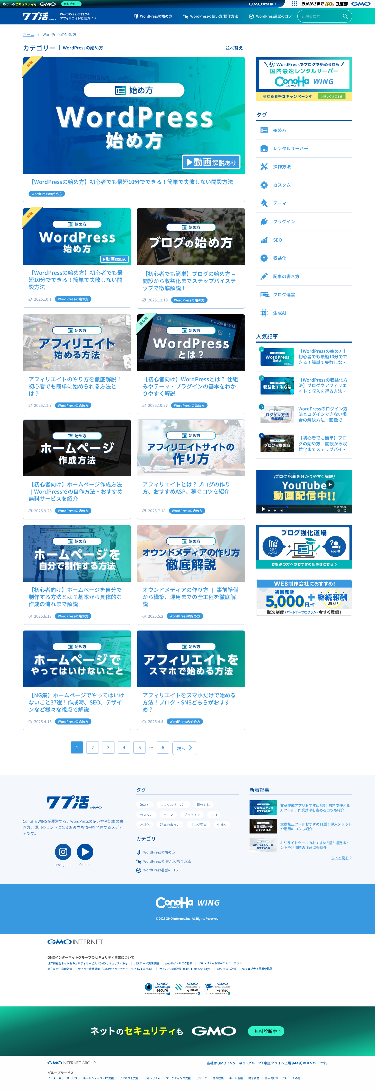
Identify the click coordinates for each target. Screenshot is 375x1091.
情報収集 (218, 1078)
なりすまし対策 (226, 969)
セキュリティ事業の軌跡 (257, 968)
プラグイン (192, 814)
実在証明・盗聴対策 (59, 969)
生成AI (221, 824)
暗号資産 (253, 1078)
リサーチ (201, 1078)
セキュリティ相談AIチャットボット (220, 963)
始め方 (145, 804)
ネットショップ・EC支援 (98, 1078)
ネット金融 (236, 1078)
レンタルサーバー (173, 804)
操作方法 (203, 804)
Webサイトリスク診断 (178, 963)
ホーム (28, 34)
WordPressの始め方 (156, 16)
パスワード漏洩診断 (146, 963)
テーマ (168, 814)
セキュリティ (152, 1078)
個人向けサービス (276, 1078)
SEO (214, 814)
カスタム (146, 814)
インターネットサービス (62, 1078)
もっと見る (340, 857)
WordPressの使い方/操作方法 (214, 16)
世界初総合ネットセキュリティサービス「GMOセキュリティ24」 (87, 963)
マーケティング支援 (178, 1078)
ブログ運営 (198, 824)
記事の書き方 (170, 824)
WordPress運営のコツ (274, 16)
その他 (296, 1078)
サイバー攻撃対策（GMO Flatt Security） (185, 969)
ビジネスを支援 (129, 1078)
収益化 (145, 824)
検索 (345, 16)
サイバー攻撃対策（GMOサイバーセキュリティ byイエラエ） (116, 969)
